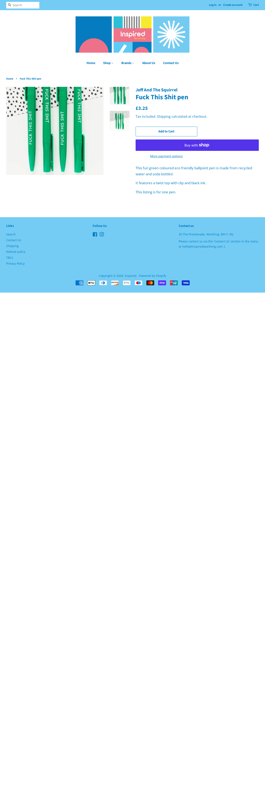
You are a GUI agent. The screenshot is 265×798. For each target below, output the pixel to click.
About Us (148, 63)
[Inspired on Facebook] (95, 235)
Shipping (164, 116)
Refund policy (15, 252)
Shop (107, 63)
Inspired (131, 276)
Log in (213, 5)
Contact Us (171, 63)
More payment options (166, 156)
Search (11, 234)
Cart (256, 5)
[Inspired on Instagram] (101, 235)
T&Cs (9, 257)
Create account (232, 5)
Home (91, 63)
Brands (126, 63)
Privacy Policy (15, 263)
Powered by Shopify (152, 276)
